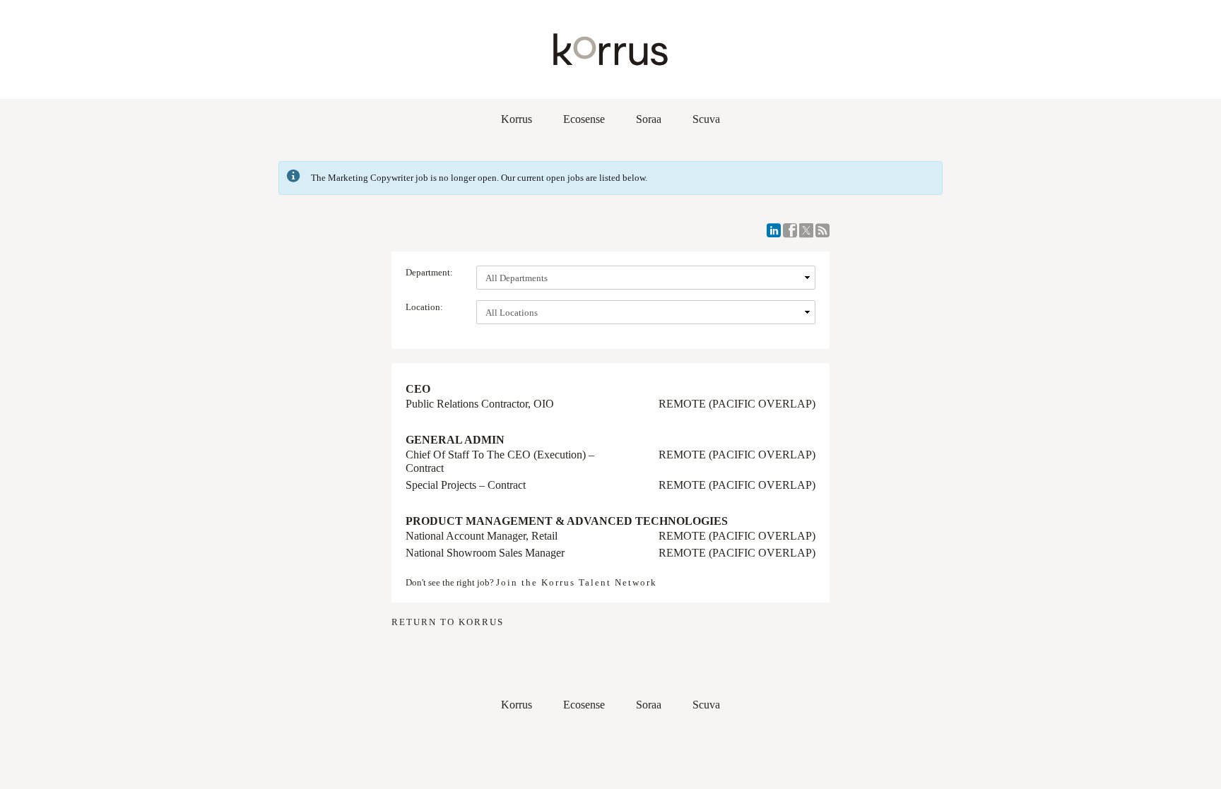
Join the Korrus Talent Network (576, 582)
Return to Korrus (447, 622)
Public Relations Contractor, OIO (480, 404)
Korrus (516, 119)
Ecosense (584, 119)
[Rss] (822, 230)
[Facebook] (790, 230)
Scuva (706, 119)
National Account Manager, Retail (482, 536)
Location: (424, 307)
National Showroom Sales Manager (485, 553)
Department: (429, 272)
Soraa (648, 119)
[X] (806, 230)
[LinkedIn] (774, 230)
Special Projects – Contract (466, 485)
